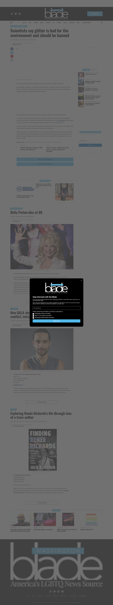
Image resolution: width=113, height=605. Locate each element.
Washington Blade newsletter (43, 313)
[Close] (81, 280)
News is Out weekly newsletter (43, 315)
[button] (56, 314)
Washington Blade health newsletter (44, 317)
